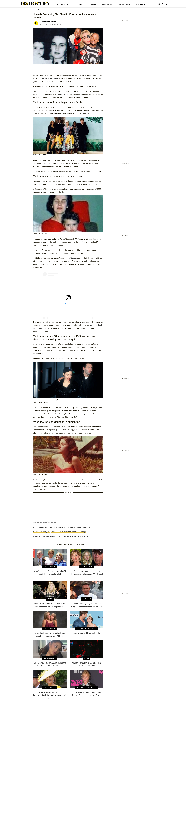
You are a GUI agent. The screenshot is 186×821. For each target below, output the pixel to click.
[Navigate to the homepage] (35, 3)
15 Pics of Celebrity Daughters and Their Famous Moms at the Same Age (59, 532)
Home (35, 10)
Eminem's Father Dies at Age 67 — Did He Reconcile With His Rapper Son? (60, 536)
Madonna (62, 94)
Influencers (107, 4)
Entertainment (62, 4)
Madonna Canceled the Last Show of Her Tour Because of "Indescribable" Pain (62, 527)
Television (78, 4)
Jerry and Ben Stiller (49, 78)
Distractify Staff (49, 22)
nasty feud (84, 414)
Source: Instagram (40, 155)
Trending (92, 4)
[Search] (151, 3)
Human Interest (124, 4)
